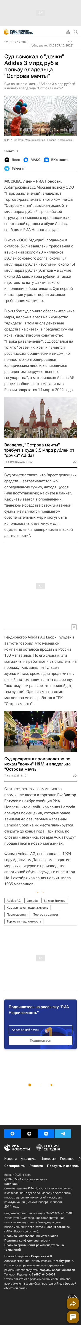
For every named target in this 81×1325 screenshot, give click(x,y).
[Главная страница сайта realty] (26, 32)
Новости (10, 1159)
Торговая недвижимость (24, 921)
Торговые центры (45, 914)
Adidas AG (14, 900)
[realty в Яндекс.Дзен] (29, 1133)
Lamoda (68, 807)
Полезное (67, 1159)
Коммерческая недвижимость (27, 907)
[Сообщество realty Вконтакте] (46, 1133)
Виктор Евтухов (54, 900)
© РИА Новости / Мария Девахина (24, 139)
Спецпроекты (14, 1166)
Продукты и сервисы (63, 1166)
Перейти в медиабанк (60, 139)
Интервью (48, 1159)
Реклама (36, 1166)
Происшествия (17, 914)
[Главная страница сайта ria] (5, 32)
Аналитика (28, 1159)
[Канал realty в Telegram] (63, 1133)
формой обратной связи (57, 1270)
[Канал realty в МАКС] (12, 1133)
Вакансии (11, 1183)
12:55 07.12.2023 (16, 42)
